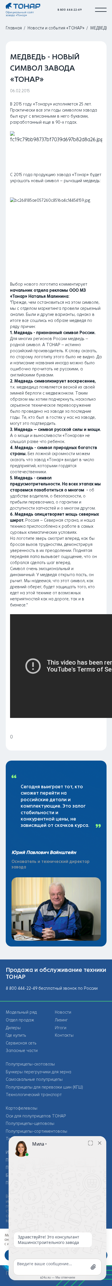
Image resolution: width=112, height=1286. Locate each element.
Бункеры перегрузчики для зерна (38, 1072)
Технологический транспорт (34, 1095)
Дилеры (13, 1028)
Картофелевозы (21, 1108)
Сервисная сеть (21, 1043)
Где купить (16, 1035)
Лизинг (61, 1020)
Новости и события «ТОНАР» (56, 28)
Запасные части (22, 1051)
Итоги (60, 1028)
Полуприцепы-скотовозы (30, 1064)
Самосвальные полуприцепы (34, 1079)
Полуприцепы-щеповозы (30, 1123)
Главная (14, 28)
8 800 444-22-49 (69, 9)
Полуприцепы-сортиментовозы (36, 1131)
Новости (63, 1012)
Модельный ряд (21, 1012)
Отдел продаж (20, 1020)
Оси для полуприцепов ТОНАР (36, 1116)
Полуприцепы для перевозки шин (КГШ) (44, 1087)
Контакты (64, 1035)
